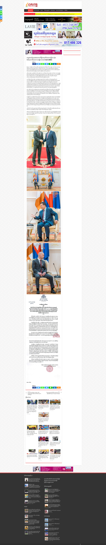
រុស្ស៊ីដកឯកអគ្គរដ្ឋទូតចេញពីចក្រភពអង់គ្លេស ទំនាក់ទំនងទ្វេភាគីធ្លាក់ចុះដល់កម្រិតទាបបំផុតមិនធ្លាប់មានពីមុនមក (54, 500)
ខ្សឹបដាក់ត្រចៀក (36, 10)
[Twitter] (38, 64)
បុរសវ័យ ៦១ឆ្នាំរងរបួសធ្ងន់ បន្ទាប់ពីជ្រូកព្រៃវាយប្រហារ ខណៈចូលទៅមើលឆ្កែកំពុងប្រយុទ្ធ (55, 443)
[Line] (51, 64)
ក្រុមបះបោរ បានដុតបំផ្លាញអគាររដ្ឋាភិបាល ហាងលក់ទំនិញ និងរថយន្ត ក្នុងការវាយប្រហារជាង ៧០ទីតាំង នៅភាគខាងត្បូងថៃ (54, 491)
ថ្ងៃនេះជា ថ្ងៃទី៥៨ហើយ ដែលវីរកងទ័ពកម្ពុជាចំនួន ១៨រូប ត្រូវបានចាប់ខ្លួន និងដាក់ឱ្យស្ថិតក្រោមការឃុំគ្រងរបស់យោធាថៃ (35, 511)
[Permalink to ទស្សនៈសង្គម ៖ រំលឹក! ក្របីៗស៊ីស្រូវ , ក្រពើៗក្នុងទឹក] (26, 516)
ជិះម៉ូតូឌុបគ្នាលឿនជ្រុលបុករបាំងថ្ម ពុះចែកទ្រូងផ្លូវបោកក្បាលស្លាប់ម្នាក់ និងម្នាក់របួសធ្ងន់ (43, 406)
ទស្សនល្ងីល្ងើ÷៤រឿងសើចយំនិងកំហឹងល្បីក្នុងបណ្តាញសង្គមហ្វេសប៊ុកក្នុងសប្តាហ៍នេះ (34, 532)
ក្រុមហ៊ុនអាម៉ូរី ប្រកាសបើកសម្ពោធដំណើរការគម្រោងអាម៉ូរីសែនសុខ (54, 529)
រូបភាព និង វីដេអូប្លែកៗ (59, 10)
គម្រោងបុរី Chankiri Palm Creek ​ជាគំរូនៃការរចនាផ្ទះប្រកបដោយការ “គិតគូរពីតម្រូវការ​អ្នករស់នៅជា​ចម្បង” (54, 538)
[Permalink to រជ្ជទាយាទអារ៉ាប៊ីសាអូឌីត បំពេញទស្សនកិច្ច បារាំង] (46, 511)
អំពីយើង (66, 10)
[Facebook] (34, 64)
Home (26, 10)
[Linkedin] (55, 64)
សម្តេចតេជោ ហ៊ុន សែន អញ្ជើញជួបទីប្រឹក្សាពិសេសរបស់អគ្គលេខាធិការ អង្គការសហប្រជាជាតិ (34, 501)
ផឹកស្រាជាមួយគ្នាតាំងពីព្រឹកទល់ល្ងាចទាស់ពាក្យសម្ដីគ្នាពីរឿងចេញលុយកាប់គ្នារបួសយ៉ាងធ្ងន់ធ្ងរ (53, 392)
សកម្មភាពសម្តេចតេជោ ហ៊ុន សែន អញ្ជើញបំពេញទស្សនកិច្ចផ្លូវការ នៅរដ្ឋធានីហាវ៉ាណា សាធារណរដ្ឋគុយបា (34, 491)
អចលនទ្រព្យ (53, 10)
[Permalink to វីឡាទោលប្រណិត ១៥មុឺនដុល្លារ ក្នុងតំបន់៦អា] (46, 524)
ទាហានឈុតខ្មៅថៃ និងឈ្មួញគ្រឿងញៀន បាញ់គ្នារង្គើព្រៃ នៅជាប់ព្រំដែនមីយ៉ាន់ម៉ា (54, 496)
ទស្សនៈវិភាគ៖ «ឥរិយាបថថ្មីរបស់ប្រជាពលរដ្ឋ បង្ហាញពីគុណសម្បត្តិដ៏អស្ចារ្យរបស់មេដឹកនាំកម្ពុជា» (34, 527)
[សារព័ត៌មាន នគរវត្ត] (31, 6)
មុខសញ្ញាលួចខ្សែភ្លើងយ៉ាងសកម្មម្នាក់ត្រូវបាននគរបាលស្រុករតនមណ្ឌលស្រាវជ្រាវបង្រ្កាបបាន (43, 432)
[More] (59, 64)
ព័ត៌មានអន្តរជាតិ (46, 10)
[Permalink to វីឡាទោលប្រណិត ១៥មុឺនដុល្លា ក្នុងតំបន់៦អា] (46, 520)
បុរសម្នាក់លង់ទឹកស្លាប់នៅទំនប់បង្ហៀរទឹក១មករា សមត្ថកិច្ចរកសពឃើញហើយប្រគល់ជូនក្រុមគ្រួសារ (54, 432)
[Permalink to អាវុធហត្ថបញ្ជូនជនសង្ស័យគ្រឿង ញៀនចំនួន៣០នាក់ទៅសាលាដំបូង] (32, 451)
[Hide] (0, 22)
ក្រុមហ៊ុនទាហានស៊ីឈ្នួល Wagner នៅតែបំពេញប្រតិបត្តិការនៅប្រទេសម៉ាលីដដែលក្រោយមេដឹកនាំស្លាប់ (34, 393)
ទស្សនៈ (42, 10)
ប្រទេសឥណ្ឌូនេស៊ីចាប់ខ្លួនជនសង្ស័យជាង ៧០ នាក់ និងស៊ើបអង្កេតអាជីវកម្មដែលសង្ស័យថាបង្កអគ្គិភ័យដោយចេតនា (54, 506)
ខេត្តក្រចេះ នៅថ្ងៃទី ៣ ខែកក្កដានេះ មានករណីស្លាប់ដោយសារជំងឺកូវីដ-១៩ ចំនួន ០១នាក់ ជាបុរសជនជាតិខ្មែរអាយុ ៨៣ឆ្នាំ (34, 496)
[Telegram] (46, 64)
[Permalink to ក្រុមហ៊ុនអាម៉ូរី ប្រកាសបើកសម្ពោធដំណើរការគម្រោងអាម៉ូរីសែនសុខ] (46, 529)
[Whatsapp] (42, 64)
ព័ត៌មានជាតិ (30, 10)
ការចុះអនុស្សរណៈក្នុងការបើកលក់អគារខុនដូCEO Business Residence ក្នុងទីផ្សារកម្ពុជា (54, 533)
